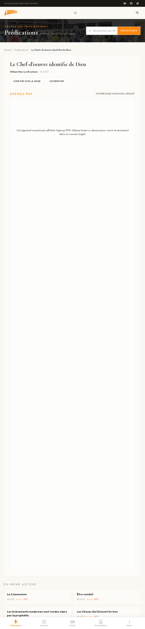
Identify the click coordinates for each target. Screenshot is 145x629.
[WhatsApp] (137, 3)
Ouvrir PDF (56, 81)
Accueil (7, 49)
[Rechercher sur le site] (75, 13)
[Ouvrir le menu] (137, 12)
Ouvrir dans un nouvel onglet (115, 93)
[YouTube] (125, 3)
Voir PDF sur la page (27, 81)
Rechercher (128, 30)
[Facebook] (131, 3)
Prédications (21, 49)
